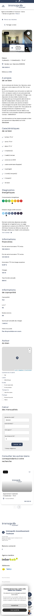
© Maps (21, 370)
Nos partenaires (6, 581)
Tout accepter (14, 610)
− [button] (29, 352)
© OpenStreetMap (28, 370)
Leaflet (16, 370)
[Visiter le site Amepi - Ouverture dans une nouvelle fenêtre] (8, 569)
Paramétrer (14, 605)
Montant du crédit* (9, 417)
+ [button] (29, 349)
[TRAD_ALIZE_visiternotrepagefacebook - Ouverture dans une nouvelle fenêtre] (2, 549)
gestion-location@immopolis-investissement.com (12, 537)
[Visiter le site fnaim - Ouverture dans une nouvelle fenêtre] (3, 569)
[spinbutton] (17, 439)
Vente (23, 12)
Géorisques (5, 122)
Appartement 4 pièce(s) (10, 495)
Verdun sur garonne (8, 14)
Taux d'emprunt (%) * (10, 436)
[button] (19, 507)
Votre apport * (8, 430)
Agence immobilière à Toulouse (10, 12)
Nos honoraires (6, 577)
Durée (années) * (9, 423)
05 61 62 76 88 (5, 536)
